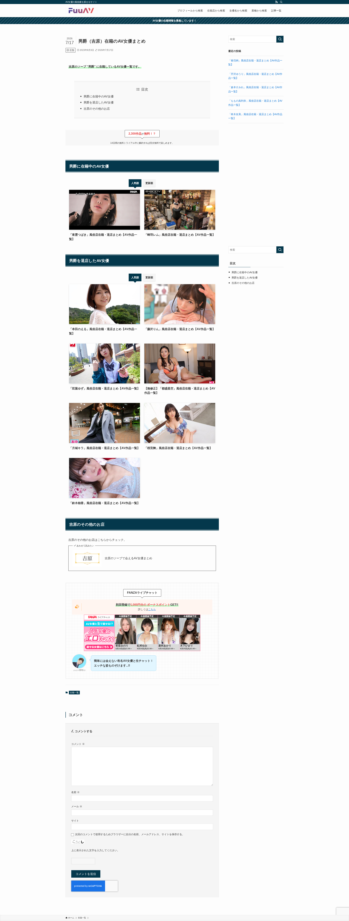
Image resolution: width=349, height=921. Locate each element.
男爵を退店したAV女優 (99, 102)
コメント (78, 743)
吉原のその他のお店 (97, 108)
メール (76, 806)
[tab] (135, 183)
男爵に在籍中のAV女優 (99, 96)
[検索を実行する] (280, 39)
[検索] (281, 2)
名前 (75, 792)
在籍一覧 (74, 692)
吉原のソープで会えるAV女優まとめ (128, 558)
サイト (75, 820)
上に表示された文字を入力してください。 (95, 850)
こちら (152, 609)
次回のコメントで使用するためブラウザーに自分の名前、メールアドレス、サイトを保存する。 (129, 834)
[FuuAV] (81, 10)
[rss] (276, 2)
